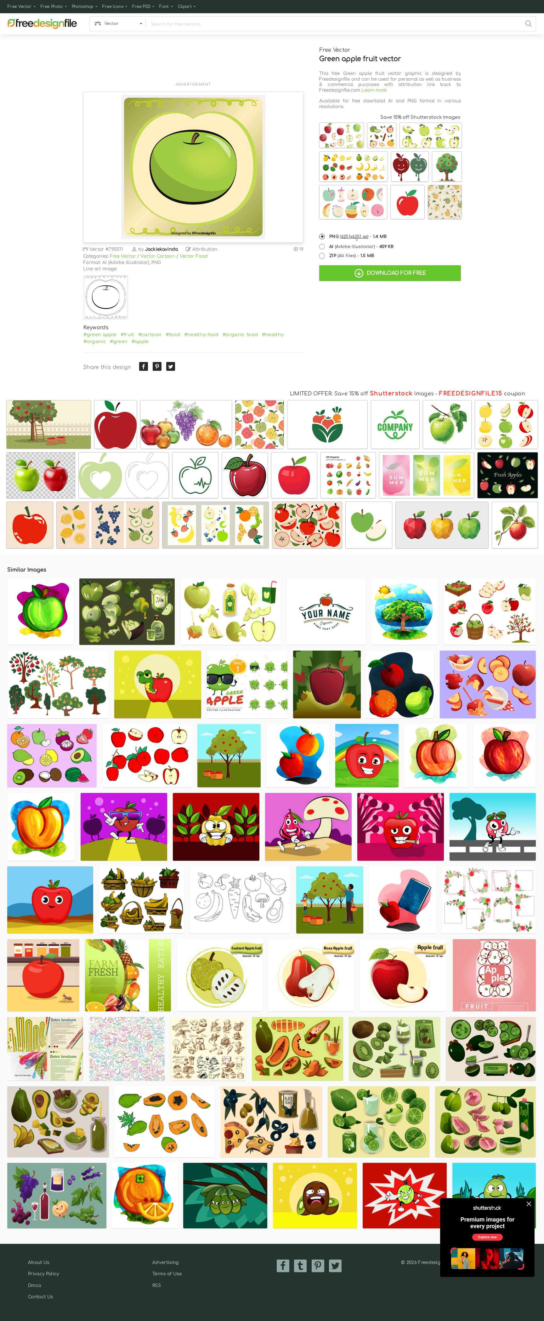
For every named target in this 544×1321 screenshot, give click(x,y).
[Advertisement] (193, 62)
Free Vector (20, 6)
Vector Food (194, 256)
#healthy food (201, 334)
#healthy (273, 334)
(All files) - (351, 256)
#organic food (240, 334)
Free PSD (141, 6)
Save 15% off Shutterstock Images (420, 117)
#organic (94, 341)
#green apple (99, 334)
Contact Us (40, 1297)
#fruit (127, 334)
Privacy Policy (43, 1274)
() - (358, 236)
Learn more (374, 90)
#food (173, 334)
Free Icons (112, 6)
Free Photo (52, 6)
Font (164, 6)
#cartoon (150, 334)
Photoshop (83, 6)
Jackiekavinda (161, 249)
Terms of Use (167, 1274)
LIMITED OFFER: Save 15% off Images (362, 394)
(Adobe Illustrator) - (361, 246)
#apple (140, 341)
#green (119, 341)
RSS (156, 1285)
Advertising (165, 1262)
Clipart (185, 6)
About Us (38, 1262)
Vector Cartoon (157, 256)
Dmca (34, 1285)
